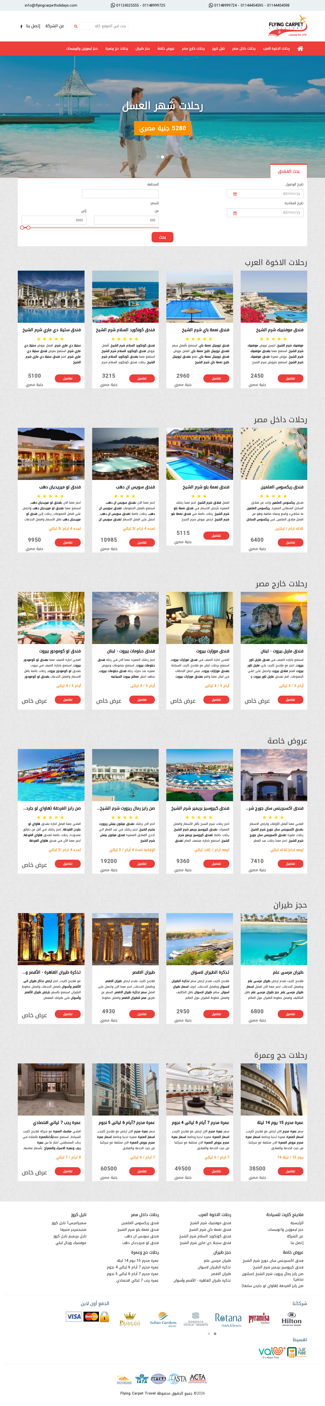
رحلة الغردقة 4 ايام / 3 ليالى (162, 105)
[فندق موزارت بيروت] (199, 618)
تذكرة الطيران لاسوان (214, 1267)
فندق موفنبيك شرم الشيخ (210, 1223)
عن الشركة (55, 26)
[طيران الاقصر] (125, 939)
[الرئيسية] (300, 48)
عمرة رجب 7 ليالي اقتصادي (137, 1280)
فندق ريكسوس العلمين (140, 1223)
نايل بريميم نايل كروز (70, 1236)
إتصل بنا (34, 26)
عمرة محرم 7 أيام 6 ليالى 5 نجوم (133, 1274)
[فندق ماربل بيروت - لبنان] (274, 618)
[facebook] (21, 26)
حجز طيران (143, 48)
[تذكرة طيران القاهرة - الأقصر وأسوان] (51, 939)
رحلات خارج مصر (193, 48)
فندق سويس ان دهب (142, 1236)
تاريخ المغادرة (294, 203)
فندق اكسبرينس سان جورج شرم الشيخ (273, 1260)
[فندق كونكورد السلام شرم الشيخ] (125, 297)
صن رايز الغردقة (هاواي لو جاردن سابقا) (272, 1285)
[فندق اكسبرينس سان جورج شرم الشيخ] (274, 775)
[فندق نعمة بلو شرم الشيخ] (199, 454)
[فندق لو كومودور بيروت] (51, 618)
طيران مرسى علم (217, 1260)
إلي (83, 210)
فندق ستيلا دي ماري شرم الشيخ (205, 1243)
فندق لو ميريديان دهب (140, 1243)
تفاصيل (290, 378)
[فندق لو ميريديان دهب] (51, 454)
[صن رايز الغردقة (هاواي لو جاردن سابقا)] (51, 775)
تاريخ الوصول (294, 184)
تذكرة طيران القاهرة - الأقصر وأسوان (202, 1280)
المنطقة (153, 184)
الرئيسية (296, 1223)
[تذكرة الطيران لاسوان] (199, 939)
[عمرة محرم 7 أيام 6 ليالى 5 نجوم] (125, 1089)
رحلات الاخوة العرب (276, 48)
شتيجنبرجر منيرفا (73, 1229)
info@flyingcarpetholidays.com (51, 5)
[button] (215, 1333)
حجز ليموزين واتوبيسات (82, 48)
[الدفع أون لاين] (87, 1317)
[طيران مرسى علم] (274, 939)
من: (156, 210)
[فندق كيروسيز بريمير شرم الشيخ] (199, 775)
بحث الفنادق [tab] (288, 171)
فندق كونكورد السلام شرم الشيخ (205, 1236)
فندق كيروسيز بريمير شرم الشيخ (278, 1267)
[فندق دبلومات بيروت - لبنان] (125, 618)
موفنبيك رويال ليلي (71, 1243)
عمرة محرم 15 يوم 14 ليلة (138, 1260)
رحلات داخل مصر (243, 48)
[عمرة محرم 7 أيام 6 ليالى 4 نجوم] (199, 1089)
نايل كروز (218, 48)
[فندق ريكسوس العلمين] (274, 454)
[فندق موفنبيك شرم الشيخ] (274, 297)
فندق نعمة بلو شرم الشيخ (138, 1229)
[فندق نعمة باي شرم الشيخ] (199, 297)
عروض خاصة (165, 48)
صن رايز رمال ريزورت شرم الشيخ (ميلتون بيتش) (272, 1276)
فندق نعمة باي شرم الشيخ (210, 1229)
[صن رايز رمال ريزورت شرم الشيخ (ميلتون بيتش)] (125, 775)
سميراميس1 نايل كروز (69, 1223)
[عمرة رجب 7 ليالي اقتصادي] (51, 1089)
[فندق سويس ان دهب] (125, 454)
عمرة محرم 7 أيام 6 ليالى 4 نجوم (133, 1267)
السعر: (154, 203)
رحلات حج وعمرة (116, 48)
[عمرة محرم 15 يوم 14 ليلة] (274, 1089)
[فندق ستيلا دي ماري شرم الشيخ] (51, 297)
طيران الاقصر (221, 1274)
